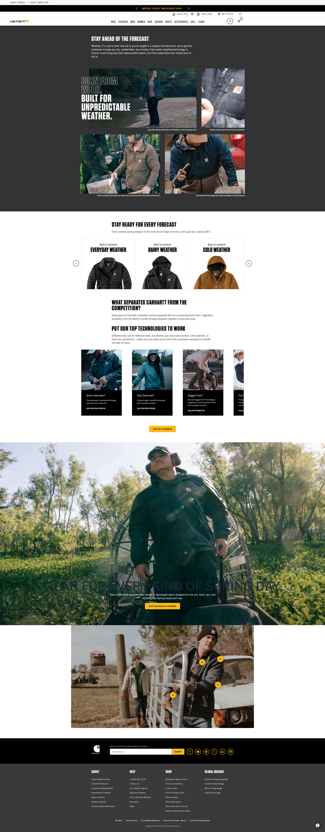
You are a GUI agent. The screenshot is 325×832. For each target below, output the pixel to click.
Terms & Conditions (174, 783)
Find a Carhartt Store (175, 792)
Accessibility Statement (150, 820)
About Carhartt (98, 797)
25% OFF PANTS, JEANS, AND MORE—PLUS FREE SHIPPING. (162, 8)
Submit (178, 751)
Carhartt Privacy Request (200, 820)
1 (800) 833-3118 (138, 779)
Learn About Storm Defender (95, 408)
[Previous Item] (129, 8)
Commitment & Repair (101, 792)
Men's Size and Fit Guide (177, 806)
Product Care (171, 788)
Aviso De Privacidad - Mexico (175, 820)
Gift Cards (134, 802)
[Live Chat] (240, 14)
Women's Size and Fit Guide (178, 811)
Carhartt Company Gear (39, 3)
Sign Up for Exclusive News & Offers (129, 746)
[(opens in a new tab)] (189, 752)
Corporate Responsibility (102, 788)
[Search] (230, 21)
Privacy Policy (131, 820)
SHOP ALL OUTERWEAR (162, 429)
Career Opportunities (100, 779)
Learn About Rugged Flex (196, 410)
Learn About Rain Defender (146, 408)
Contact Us (135, 783)
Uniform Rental (212, 792)
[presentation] (162, 533)
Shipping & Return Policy (177, 779)
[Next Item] (196, 8)
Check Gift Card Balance (140, 797)
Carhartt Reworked (17, 3)
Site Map (118, 820)
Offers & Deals (172, 797)
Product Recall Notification (103, 806)
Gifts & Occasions (173, 802)
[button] (317, 825)
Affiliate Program (98, 802)
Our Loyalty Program (139, 788)
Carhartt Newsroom (100, 783)
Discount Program (137, 792)
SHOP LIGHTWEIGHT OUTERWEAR (162, 606)
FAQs (132, 806)
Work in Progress (212, 788)
